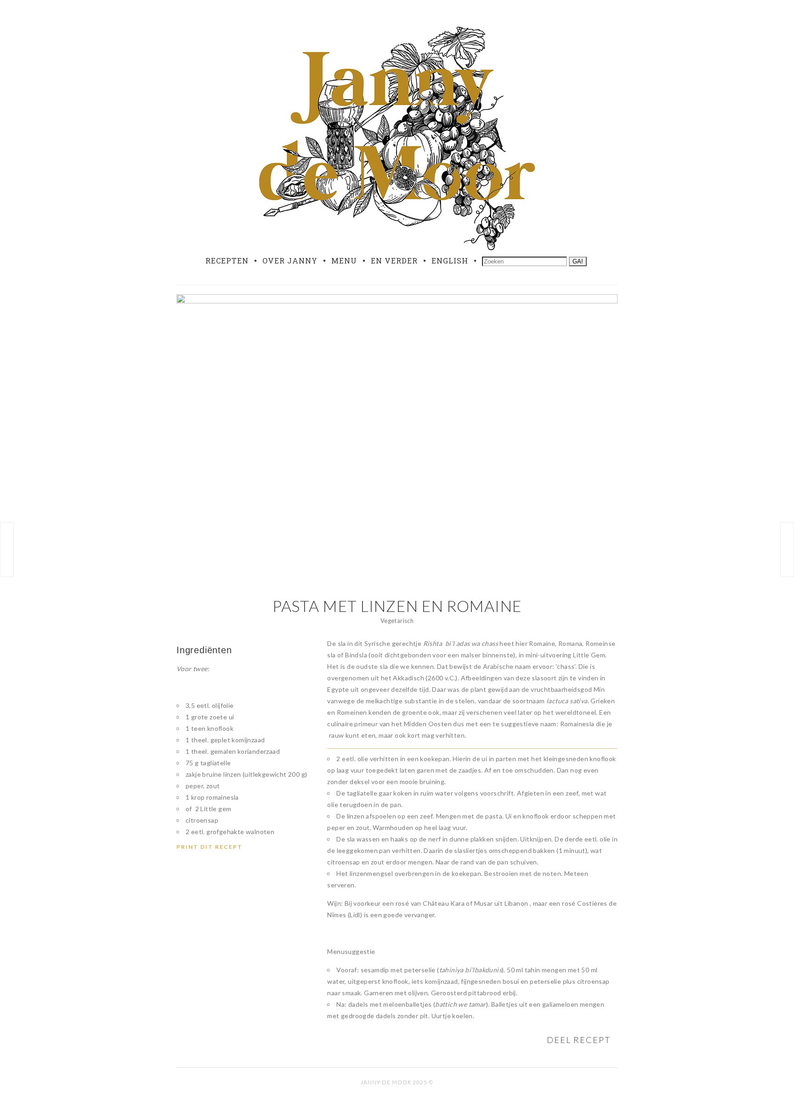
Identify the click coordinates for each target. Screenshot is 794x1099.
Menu (344, 260)
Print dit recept (209, 846)
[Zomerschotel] (7, 549)
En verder (394, 260)
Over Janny (290, 260)
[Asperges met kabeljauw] (787, 549)
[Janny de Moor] (397, 136)
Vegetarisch (397, 620)
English (449, 260)
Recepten (227, 260)
